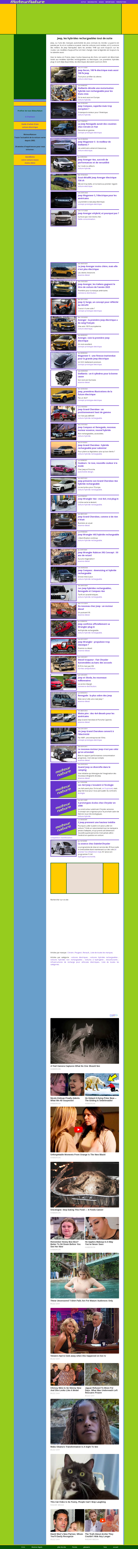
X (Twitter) (30, 117)
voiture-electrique (85, 79)
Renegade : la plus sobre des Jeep (95, 695)
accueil (115, 1547)
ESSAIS (101, 2)
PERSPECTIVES (121, 2)
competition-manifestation (61, 837)
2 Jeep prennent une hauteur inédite (96, 822)
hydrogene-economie (86, 856)
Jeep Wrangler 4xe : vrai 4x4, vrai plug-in (98, 498)
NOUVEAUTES (92, 2)
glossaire (86, 1547)
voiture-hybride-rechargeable (90, 418)
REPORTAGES (110, 2)
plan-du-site (61, 1547)
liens (105, 1547)
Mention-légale (37, 1547)
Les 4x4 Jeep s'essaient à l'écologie (96, 784)
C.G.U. (23, 1547)
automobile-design (85, 472)
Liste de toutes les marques (101, 952)
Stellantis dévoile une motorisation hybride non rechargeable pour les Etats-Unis (96, 91)
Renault (86, 952)
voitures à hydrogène (94, 960)
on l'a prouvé (107, 788)
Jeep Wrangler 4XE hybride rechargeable (98, 534)
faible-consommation (86, 219)
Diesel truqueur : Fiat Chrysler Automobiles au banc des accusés (95, 661)
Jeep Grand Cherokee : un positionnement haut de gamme (94, 411)
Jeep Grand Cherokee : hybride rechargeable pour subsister (93, 446)
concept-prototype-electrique (90, 132)
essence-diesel (84, 275)
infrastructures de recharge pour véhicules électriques (74, 962)
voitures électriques (79, 957)
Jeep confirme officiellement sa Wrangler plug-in (94, 625)
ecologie (81, 793)
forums (74, 1547)
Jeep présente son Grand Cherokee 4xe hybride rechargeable (98, 482)
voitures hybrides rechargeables (104, 957)
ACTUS (83, 2)
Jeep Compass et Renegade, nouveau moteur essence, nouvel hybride (97, 429)
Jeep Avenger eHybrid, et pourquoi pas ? (98, 213)
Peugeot (78, 952)
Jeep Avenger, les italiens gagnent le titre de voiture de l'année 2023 (96, 286)
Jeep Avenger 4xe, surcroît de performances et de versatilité (93, 161)
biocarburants (112, 960)
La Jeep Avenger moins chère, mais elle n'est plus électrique (98, 268)
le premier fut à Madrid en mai (97, 850)
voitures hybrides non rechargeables (66, 960)
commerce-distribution (87, 293)
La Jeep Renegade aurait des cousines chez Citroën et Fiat (97, 125)
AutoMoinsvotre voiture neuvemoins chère (30, 160)
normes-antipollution (86, 668)
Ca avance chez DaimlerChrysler (94, 843)
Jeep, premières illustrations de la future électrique (95, 393)
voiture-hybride (84, 100)
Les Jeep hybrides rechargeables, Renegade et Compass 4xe (95, 590)
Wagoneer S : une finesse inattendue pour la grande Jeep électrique (97, 357)
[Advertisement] (69, 19)
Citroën (70, 952)
